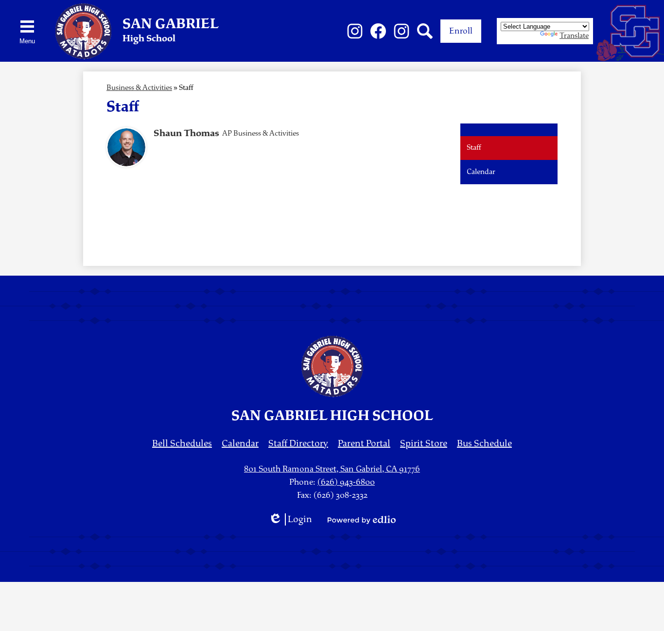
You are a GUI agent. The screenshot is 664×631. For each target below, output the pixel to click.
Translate (574, 35)
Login (290, 519)
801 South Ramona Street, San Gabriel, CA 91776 (332, 469)
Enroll (460, 31)
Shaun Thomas (186, 133)
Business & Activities (139, 87)
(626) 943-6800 (346, 482)
